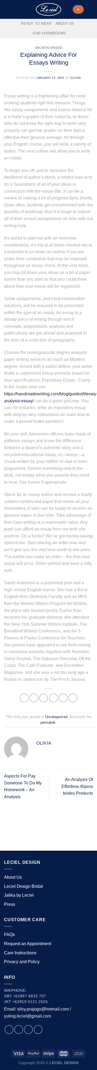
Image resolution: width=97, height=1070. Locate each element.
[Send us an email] (28, 1029)
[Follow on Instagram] (18, 1029)
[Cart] (90, 9)
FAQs (9, 934)
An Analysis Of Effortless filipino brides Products (77, 786)
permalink (48, 722)
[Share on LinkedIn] (72, 698)
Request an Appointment (27, 943)
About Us (65, 24)
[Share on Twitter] (43, 698)
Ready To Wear (36, 24)
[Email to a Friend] (53, 698)
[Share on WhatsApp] (24, 698)
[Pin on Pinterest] (63, 698)
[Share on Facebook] (33, 698)
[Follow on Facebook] (9, 1029)
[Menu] (7, 9)
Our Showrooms (49, 33)
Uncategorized (48, 47)
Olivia (75, 77)
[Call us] (38, 1029)
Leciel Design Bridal (23, 886)
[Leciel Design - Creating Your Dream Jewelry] (48, 9)
